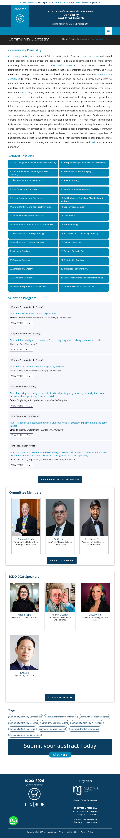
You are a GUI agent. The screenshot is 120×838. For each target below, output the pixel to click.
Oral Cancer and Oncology (23, 189)
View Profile (17, 322)
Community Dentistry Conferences (25, 716)
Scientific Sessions (79, 39)
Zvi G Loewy (60, 538)
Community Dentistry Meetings (23, 722)
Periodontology (69, 224)
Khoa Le (24, 672)
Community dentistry (19, 56)
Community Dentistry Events (55, 722)
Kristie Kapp (24, 614)
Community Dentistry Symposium (25, 735)
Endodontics (68, 215)
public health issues (61, 65)
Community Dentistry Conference (61, 716)
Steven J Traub (26, 538)
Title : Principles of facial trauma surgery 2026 (33, 313)
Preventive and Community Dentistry (79, 233)
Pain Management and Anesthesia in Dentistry (33, 162)
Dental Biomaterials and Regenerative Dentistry (29, 173)
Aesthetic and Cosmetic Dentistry (27, 242)
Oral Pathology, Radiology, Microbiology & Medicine (82, 199)
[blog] (42, 804)
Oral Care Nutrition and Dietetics (77, 286)
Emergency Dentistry (21, 268)
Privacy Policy (87, 832)
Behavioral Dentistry (21, 277)
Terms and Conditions (69, 832)
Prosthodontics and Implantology (27, 233)
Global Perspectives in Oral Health (28, 286)
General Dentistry (70, 180)
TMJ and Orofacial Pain (73, 251)
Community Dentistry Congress (94, 716)
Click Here (60, 754)
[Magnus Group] (85, 790)
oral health (96, 142)
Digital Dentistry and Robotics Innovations (31, 206)
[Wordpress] (36, 804)
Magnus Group (50, 832)
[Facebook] (25, 804)
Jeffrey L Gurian (60, 614)
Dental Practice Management (75, 189)
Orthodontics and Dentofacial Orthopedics (31, 224)
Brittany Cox (95, 614)
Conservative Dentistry (73, 206)
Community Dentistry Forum (22, 728)
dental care (25, 92)
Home (65, 39)
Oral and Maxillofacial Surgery (76, 171)
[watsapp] (13, 820)
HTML (28, 322)
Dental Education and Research (26, 198)
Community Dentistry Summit (52, 728)
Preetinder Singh (94, 538)
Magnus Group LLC (86, 808)
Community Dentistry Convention (84, 728)
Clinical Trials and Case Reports (26, 180)
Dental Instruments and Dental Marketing (82, 277)
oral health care (91, 56)
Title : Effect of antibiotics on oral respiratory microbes (37, 366)
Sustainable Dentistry (72, 260)
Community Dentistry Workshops (86, 722)
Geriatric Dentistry (20, 251)
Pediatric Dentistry (71, 242)
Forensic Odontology (21, 260)
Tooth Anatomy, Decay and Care (27, 215)
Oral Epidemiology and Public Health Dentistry (83, 162)
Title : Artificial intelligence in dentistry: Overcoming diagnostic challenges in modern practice (56, 340)
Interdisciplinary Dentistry (74, 268)
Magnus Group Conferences (85, 800)
